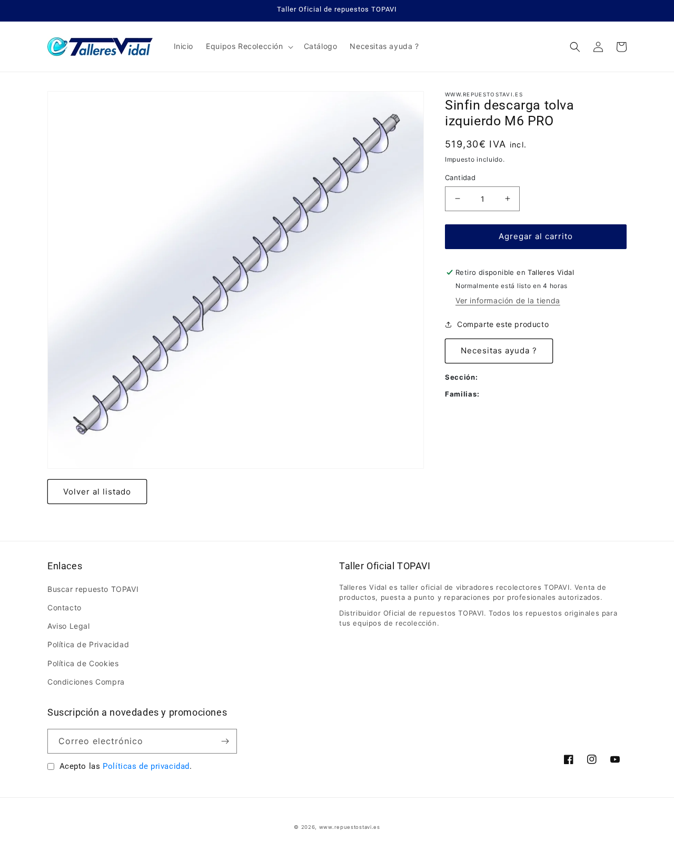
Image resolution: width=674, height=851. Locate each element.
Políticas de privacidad (146, 766)
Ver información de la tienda (507, 300)
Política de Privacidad (88, 644)
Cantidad (460, 177)
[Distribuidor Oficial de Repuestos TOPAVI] (100, 46)
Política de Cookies (82, 663)
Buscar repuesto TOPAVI (92, 589)
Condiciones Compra (86, 681)
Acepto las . (126, 766)
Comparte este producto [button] (503, 324)
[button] (248, 46)
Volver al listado (97, 492)
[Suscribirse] (224, 741)
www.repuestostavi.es (349, 827)
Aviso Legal (68, 625)
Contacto (64, 607)
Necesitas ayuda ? (499, 350)
